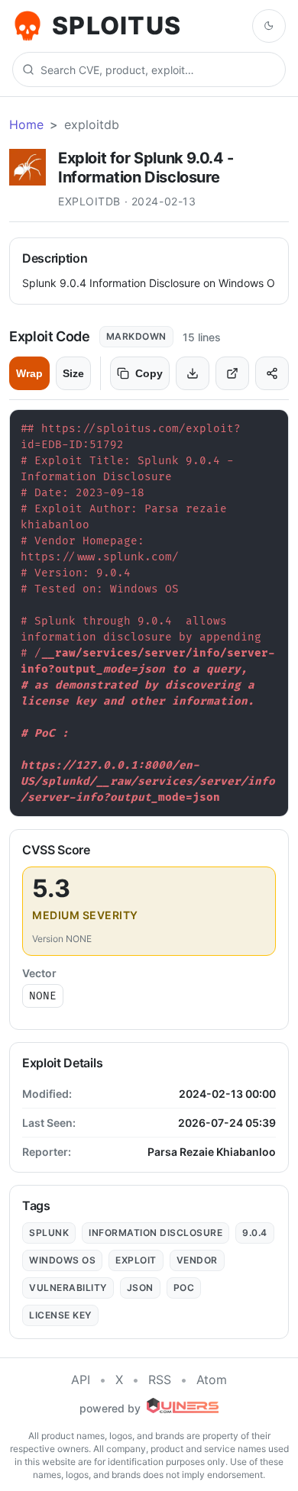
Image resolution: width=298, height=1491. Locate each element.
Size (73, 373)
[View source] (232, 373)
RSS (159, 1379)
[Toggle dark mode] (269, 26)
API (80, 1379)
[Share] (272, 373)
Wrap (29, 373)
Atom (211, 1379)
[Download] (192, 373)
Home (26, 124)
